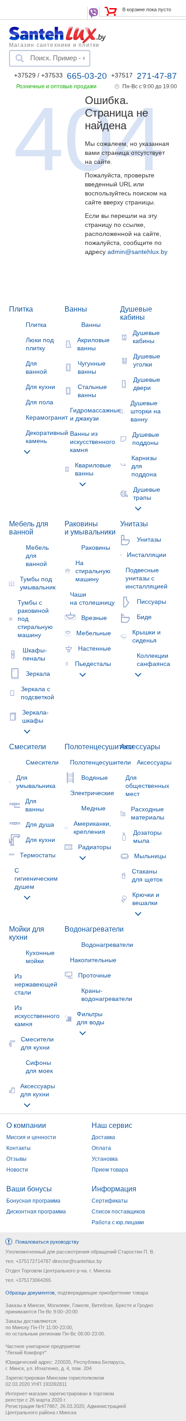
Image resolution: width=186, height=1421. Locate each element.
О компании (26, 1125)
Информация (114, 1189)
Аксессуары (140, 747)
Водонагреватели (94, 929)
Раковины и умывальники (90, 528)
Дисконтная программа (36, 1211)
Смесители (27, 747)
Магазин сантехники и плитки (54, 44)
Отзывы (16, 1159)
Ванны (76, 309)
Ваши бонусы (29, 1189)
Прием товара (110, 1170)
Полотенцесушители (99, 747)
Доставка (103, 1137)
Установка (105, 1159)
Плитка (21, 309)
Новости (17, 1170)
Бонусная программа (33, 1201)
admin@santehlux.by (137, 251)
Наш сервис (112, 1125)
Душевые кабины (136, 313)
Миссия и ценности (31, 1137)
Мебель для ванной (28, 528)
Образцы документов (30, 1292)
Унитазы (134, 524)
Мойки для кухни (26, 933)
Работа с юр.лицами (118, 1222)
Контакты (18, 1148)
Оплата (101, 1148)
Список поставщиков (118, 1211)
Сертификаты (110, 1201)
